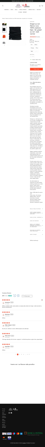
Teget (32, 51)
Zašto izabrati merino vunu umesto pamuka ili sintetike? (35, 213)
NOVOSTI (39, 9)
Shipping (38, 64)
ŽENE (12, 9)
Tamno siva (37, 41)
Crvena (36, 51)
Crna (32, 41)
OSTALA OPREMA (23, 9)
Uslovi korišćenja (4, 413)
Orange (32, 48)
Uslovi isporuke (3, 420)
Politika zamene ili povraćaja (4, 426)
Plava (37, 48)
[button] (33, 36)
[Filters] (23, 296)
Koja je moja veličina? (35, 208)
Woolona (32, 21)
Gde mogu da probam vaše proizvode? (35, 231)
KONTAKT (25, 12)
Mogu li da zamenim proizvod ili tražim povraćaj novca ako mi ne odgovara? (35, 225)
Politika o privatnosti (4, 417)
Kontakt (3, 410)
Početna (3, 18)
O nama (3, 409)
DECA (16, 9)
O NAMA (20, 12)
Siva (31, 44)
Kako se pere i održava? (36, 217)
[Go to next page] (29, 354)
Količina (32, 54)
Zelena (36, 44)
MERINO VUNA (31, 9)
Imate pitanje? (33, 234)
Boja (31, 39)
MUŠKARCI (6, 9)
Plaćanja (3, 422)
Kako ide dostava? (34, 220)
